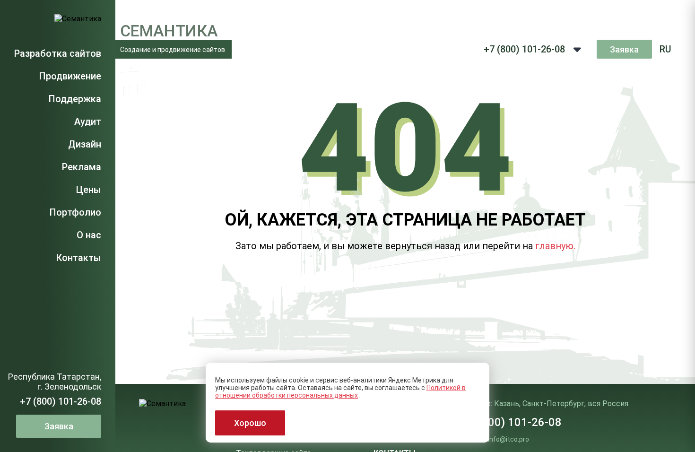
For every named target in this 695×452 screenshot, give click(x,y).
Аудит (87, 121)
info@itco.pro (508, 439)
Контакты (78, 257)
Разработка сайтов (57, 53)
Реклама (81, 167)
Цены (88, 189)
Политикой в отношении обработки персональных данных (340, 391)
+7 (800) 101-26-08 (60, 401)
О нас (89, 235)
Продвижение (70, 76)
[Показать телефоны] (577, 49)
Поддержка (74, 98)
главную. (555, 246)
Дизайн (84, 144)
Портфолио (75, 212)
